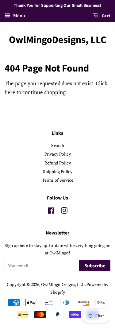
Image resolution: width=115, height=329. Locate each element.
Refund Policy (57, 163)
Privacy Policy (57, 154)
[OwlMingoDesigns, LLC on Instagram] (64, 212)
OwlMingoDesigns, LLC (57, 40)
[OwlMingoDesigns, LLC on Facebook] (51, 212)
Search (57, 145)
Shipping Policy (57, 171)
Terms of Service (57, 180)
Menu (18, 15)
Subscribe (94, 265)
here (10, 92)
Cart (105, 16)
